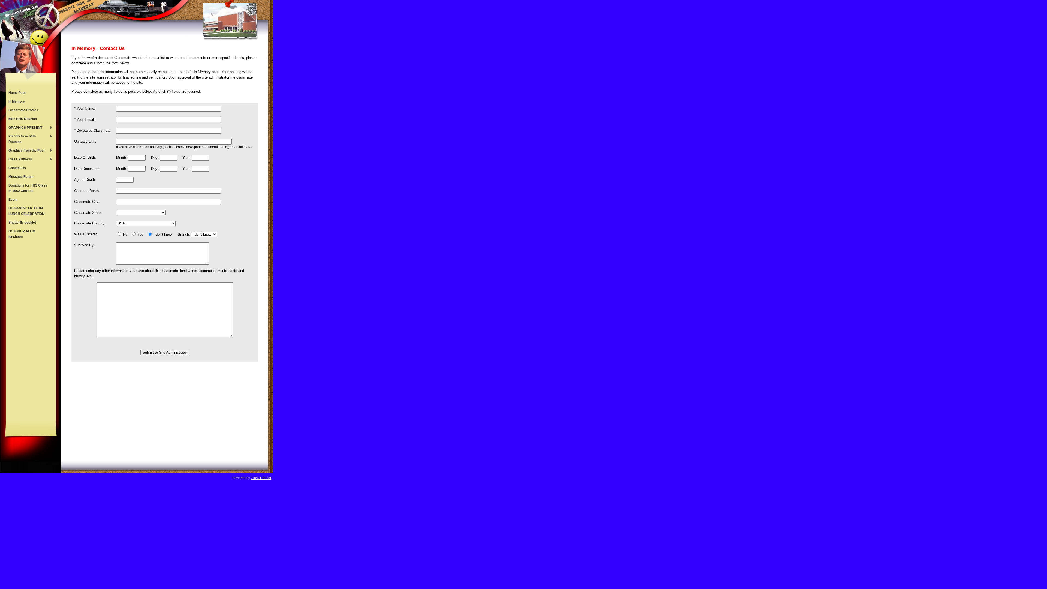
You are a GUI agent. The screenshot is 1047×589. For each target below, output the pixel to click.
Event (12, 200)
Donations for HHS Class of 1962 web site (27, 188)
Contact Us (17, 168)
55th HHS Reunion (22, 119)
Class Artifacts (19, 159)
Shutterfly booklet (22, 222)
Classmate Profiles (23, 110)
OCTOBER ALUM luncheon (21, 234)
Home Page (17, 93)
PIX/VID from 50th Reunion (21, 139)
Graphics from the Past (25, 151)
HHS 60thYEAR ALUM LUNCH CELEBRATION (26, 211)
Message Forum (21, 177)
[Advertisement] (31, 331)
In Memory (16, 101)
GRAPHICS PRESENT (24, 128)
